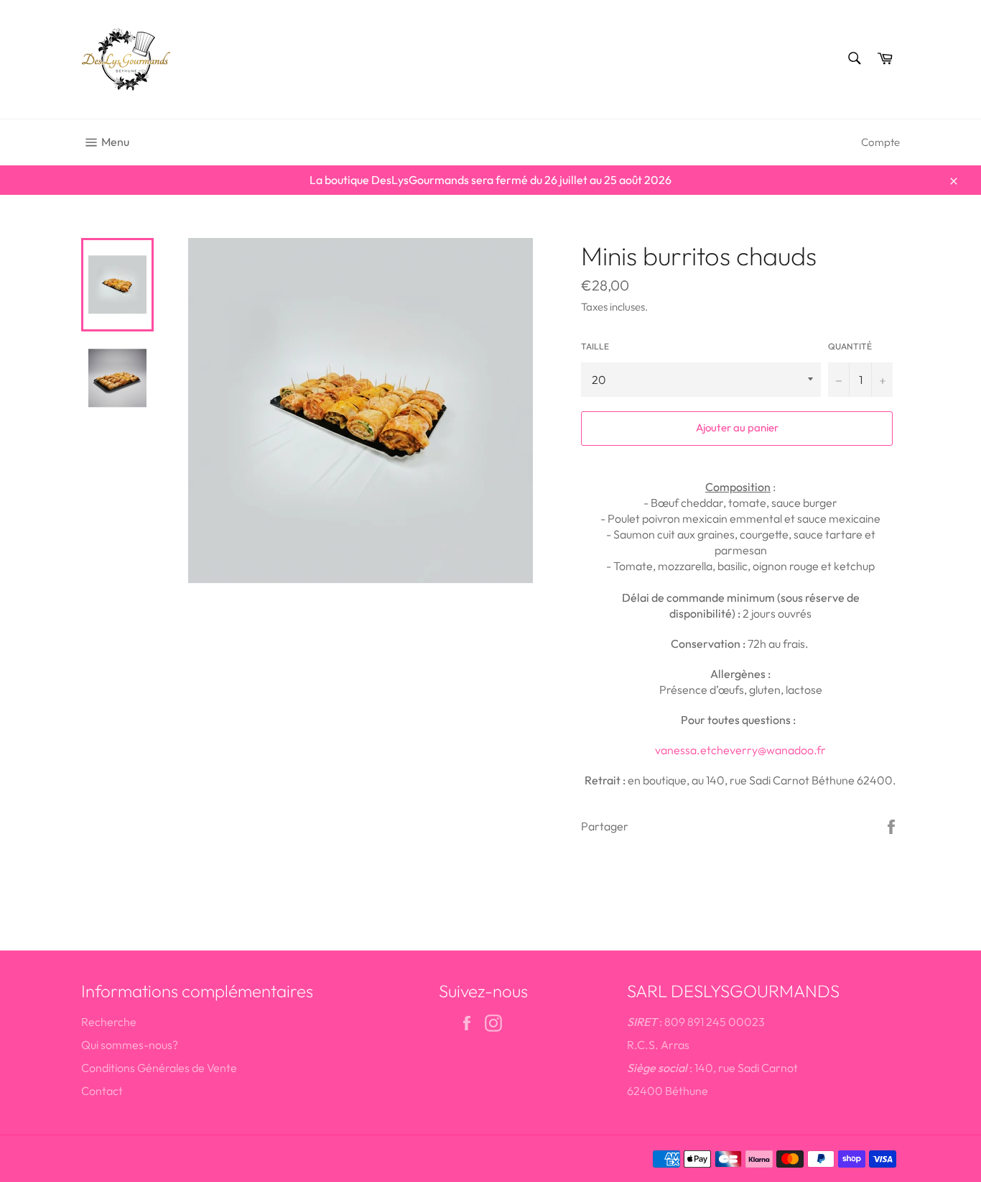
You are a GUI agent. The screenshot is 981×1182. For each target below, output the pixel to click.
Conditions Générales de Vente (159, 1067)
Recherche (108, 1021)
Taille (595, 346)
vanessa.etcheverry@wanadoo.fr (740, 750)
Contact (102, 1091)
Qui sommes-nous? (129, 1044)
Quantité (850, 346)
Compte (880, 142)
